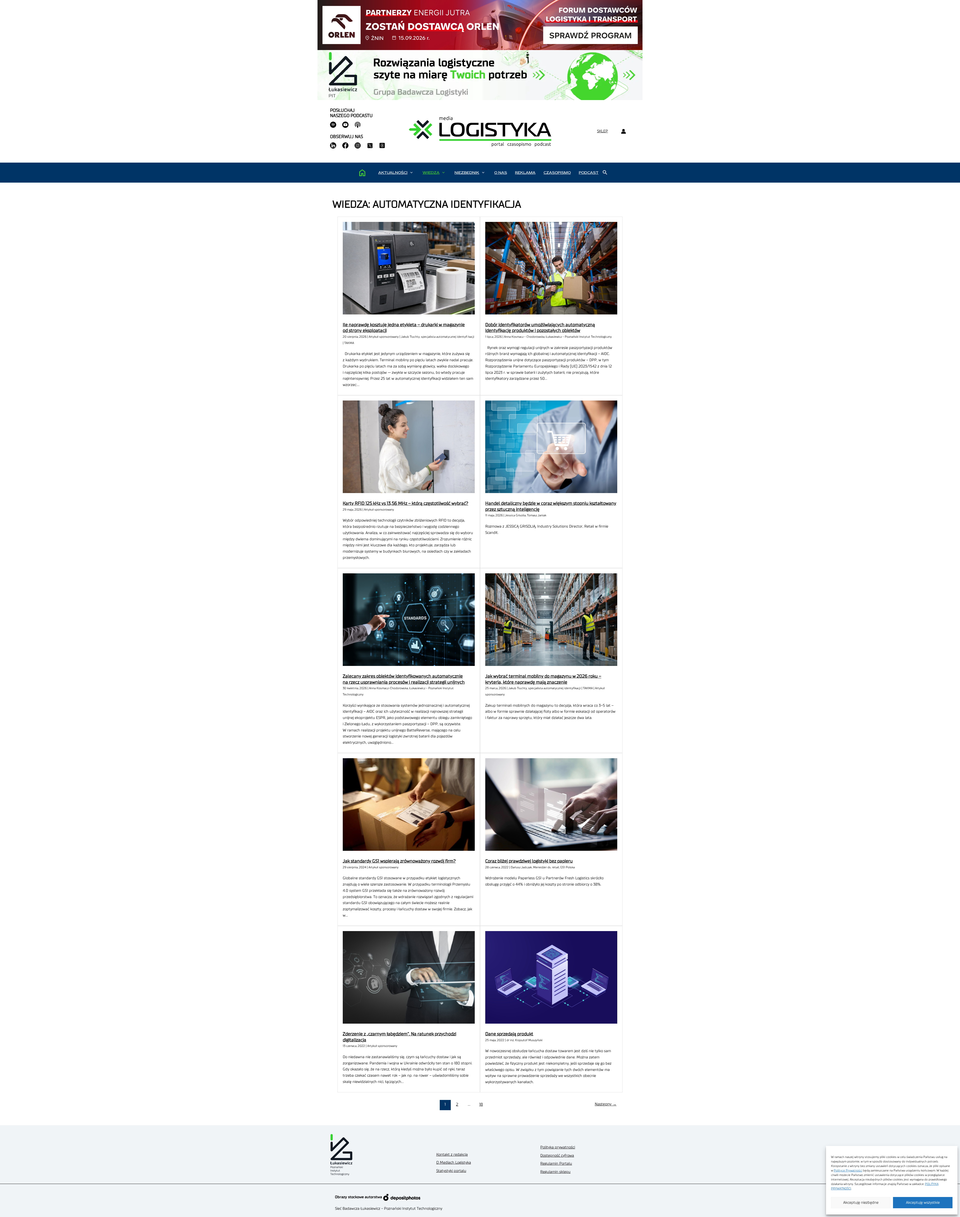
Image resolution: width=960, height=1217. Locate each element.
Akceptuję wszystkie (923, 1202)
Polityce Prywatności (848, 1170)
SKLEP (602, 131)
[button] (411, 172)
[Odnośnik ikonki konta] (623, 131)
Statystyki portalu (451, 1171)
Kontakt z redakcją (452, 1154)
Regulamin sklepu (555, 1172)
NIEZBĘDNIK (466, 172)
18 (481, 1104)
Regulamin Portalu (556, 1163)
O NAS (500, 172)
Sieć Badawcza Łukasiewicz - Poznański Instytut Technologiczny (388, 1208)
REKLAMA (525, 172)
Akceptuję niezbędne (860, 1202)
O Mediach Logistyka (453, 1162)
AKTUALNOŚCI (393, 172)
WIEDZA (431, 172)
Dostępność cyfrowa (557, 1155)
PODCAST (588, 172)
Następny (605, 1104)
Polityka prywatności (557, 1147)
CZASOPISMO (557, 172)
